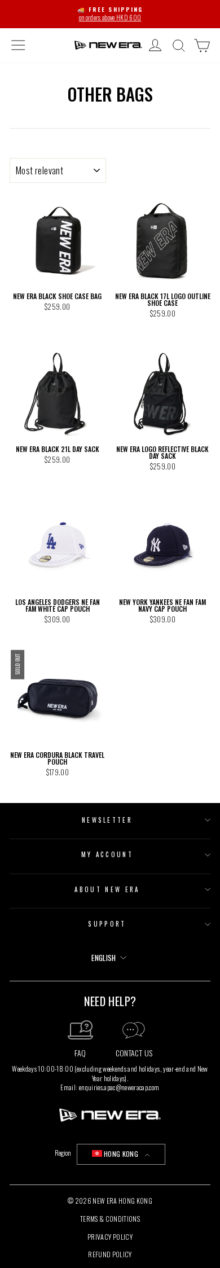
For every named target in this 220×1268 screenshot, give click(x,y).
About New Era (106, 889)
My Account (107, 854)
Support (107, 923)
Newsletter (107, 819)
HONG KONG (121, 1154)
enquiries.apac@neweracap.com (119, 1087)
